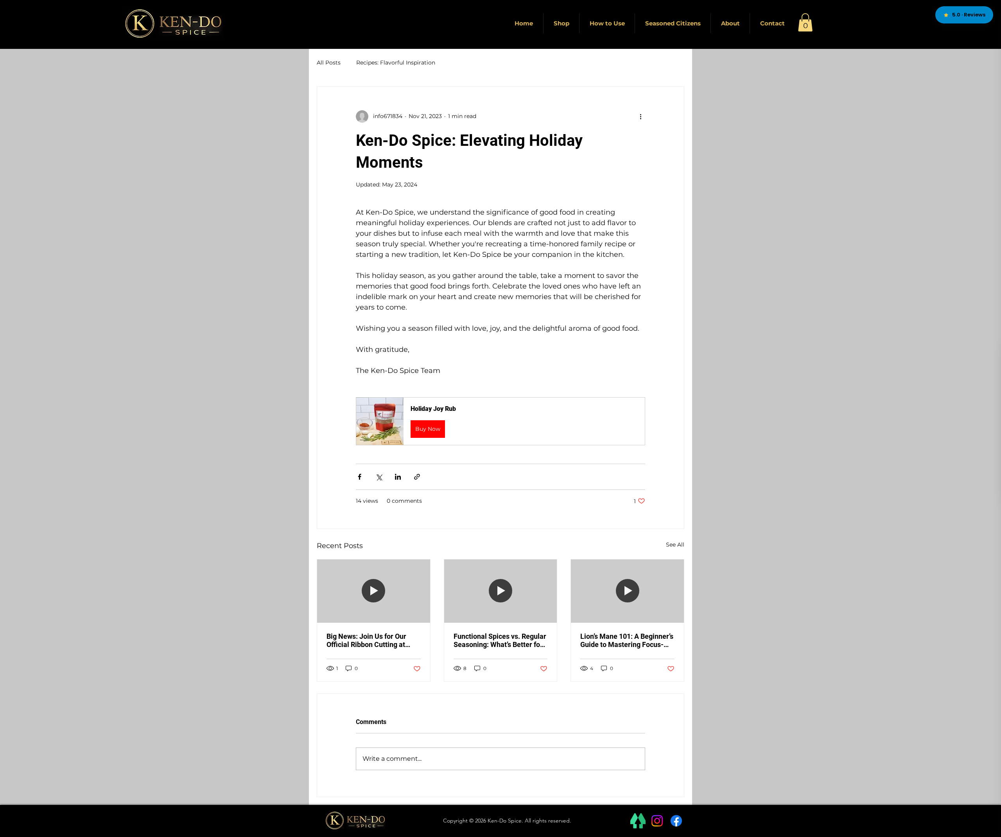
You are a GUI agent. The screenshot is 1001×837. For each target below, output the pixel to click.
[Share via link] (417, 476)
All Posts (329, 62)
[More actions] (640, 116)
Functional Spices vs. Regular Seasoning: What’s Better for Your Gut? (500, 640)
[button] (805, 22)
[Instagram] (657, 820)
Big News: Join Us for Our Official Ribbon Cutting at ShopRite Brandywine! (366, 640)
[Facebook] (676, 820)
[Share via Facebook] (359, 476)
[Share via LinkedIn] (398, 476)
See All (675, 544)
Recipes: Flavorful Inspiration (395, 62)
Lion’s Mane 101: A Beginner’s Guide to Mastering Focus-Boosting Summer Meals (626, 640)
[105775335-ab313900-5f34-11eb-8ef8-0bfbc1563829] (638, 820)
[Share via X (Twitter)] (378, 476)
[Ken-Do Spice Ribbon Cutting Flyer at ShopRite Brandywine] (373, 591)
